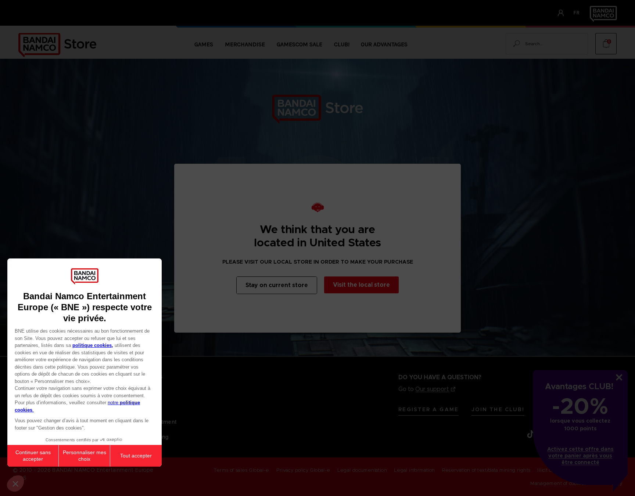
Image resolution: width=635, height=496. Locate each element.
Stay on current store (276, 285)
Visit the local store (361, 285)
